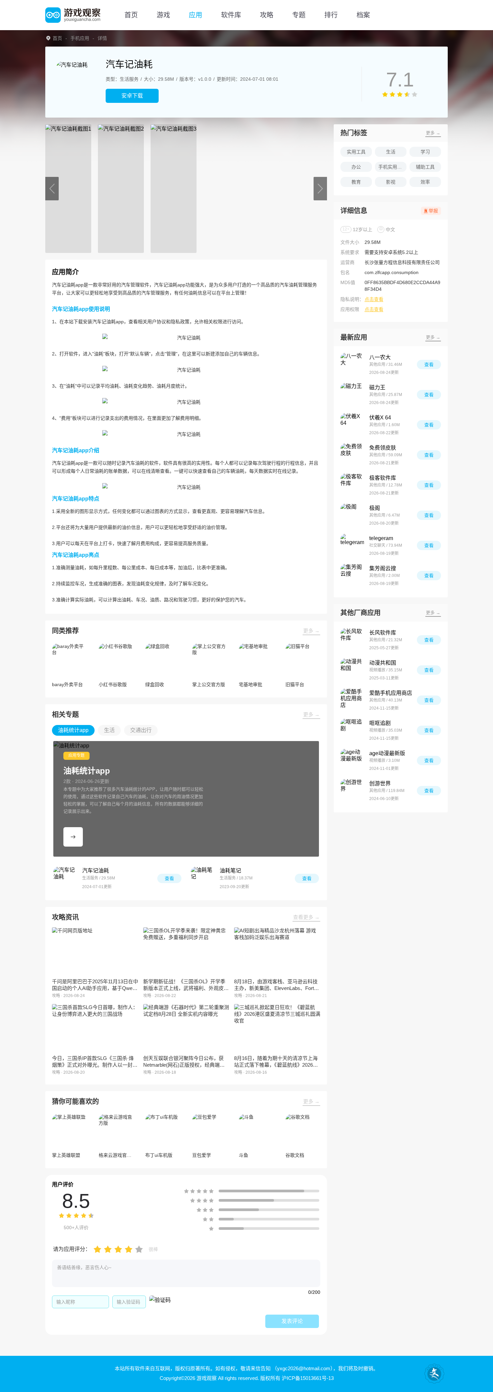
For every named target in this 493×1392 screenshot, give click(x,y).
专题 (299, 15)
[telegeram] (352, 545)
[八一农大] (352, 364)
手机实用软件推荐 (392, 167)
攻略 (266, 15)
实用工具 (356, 151)
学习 (425, 151)
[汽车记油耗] (65, 878)
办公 (356, 167)
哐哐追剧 (380, 723)
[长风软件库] (352, 640)
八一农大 (380, 357)
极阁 (374, 508)
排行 (331, 15)
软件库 (231, 15)
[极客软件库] (352, 485)
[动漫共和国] (352, 670)
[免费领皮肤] (352, 455)
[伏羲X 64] (352, 425)
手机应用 (79, 38)
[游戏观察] (72, 15)
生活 (390, 151)
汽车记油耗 (95, 870)
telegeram (381, 538)
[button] (52, 188)
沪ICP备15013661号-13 (308, 1378)
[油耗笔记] (202, 878)
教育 (356, 182)
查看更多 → (306, 917)
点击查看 (374, 299)
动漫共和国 (382, 663)
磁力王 (377, 387)
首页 (131, 15)
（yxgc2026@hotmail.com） (302, 1368)
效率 (425, 182)
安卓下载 (132, 95)
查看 (169, 878)
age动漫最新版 (387, 753)
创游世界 (380, 783)
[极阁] (352, 515)
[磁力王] (352, 394)
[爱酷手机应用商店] (352, 700)
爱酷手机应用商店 (390, 693)
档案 (363, 15)
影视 (390, 182)
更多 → (311, 631)
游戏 (163, 15)
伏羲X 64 (380, 417)
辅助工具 (425, 167)
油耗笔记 (230, 870)
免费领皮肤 (382, 448)
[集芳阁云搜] (352, 575)
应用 (195, 15)
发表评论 (292, 1321)
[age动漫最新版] (352, 760)
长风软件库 (382, 633)
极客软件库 (382, 478)
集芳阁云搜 (382, 568)
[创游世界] (352, 790)
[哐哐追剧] (352, 730)
